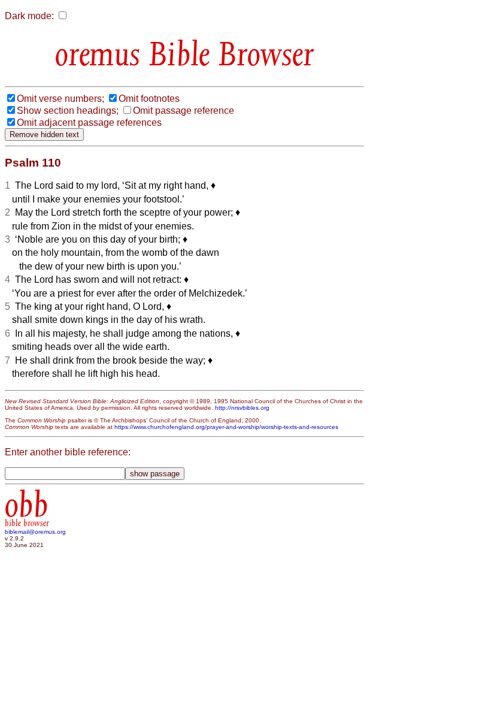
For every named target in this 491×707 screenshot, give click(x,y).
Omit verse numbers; (60, 98)
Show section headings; (68, 110)
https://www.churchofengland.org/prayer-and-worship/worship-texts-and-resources (226, 427)
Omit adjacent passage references (89, 122)
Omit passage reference (183, 110)
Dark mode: (29, 16)
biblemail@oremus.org (35, 531)
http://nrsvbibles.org (242, 407)
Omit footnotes (149, 98)
